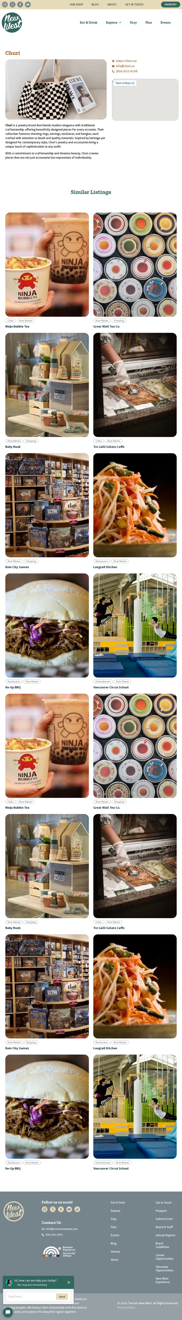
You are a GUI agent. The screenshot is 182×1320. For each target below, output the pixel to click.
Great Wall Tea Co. (106, 326)
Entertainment (103, 681)
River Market (25, 320)
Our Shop (76, 4)
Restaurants (102, 561)
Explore (111, 22)
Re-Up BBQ (13, 687)
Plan (148, 22)
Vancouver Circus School (111, 687)
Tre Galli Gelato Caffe (108, 447)
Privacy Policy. (126, 1307)
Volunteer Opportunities (164, 1268)
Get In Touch (134, 4)
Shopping (119, 320)
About (112, 4)
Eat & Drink (88, 22)
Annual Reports (165, 1235)
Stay (133, 22)
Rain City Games (17, 567)
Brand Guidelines (162, 1245)
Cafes (11, 320)
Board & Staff (164, 1227)
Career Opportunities (164, 1256)
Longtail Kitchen (105, 567)
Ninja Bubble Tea (17, 326)
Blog (95, 4)
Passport (161, 1210)
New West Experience (163, 1280)
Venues (115, 1251)
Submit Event (164, 1219)
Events (165, 22)
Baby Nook (12, 447)
